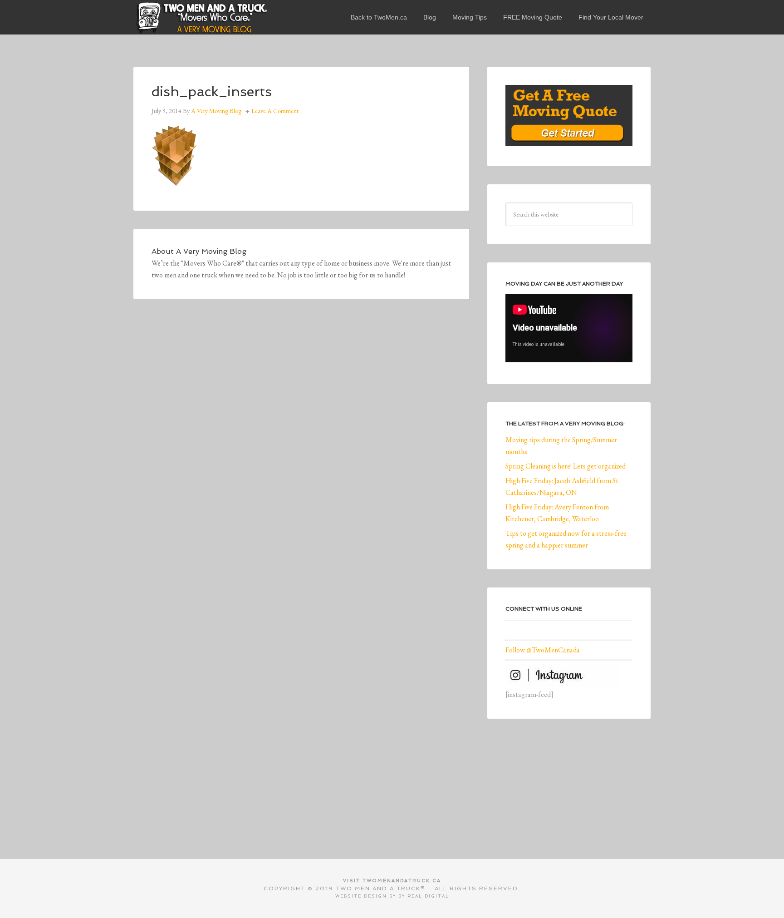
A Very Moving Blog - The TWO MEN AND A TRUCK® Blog (201, 17)
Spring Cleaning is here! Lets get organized (565, 466)
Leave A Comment (275, 111)
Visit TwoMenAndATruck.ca (392, 880)
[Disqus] (301, 442)
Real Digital (428, 896)
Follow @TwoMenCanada (542, 650)
